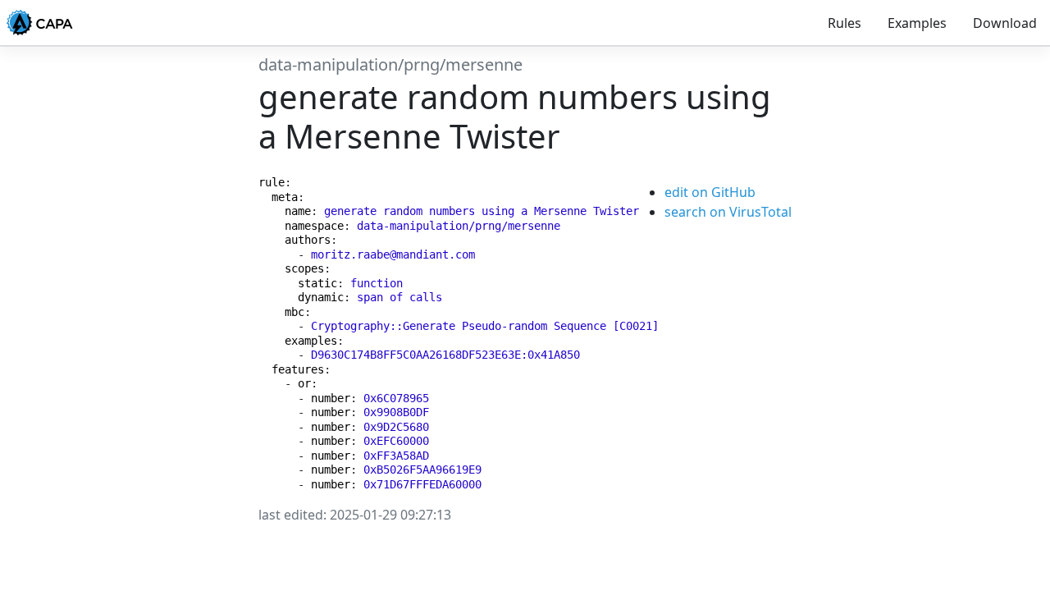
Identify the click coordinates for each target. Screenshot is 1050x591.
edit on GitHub (710, 192)
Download (1005, 23)
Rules (844, 23)
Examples (917, 23)
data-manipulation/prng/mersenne (390, 64)
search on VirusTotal (728, 212)
